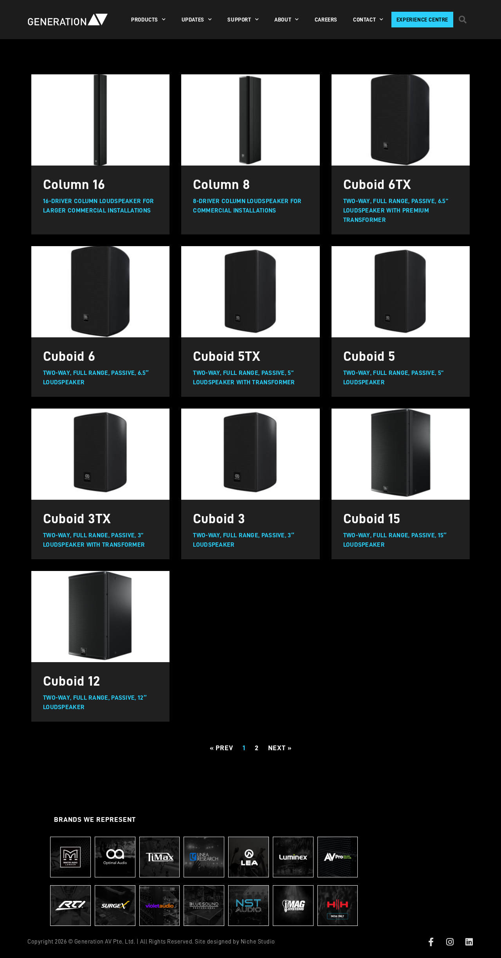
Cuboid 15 (371, 519)
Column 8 (221, 184)
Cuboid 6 (69, 356)
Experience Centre (422, 19)
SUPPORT (239, 19)
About (282, 19)
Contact (364, 19)
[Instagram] (450, 942)
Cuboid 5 (369, 356)
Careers (326, 19)
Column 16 (74, 184)
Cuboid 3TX (77, 519)
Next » (280, 747)
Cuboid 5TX (227, 356)
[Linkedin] (469, 942)
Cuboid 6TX (377, 184)
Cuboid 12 (71, 681)
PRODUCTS (144, 19)
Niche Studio (258, 942)
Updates (193, 19)
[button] (462, 19)
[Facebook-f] (431, 942)
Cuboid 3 (219, 519)
